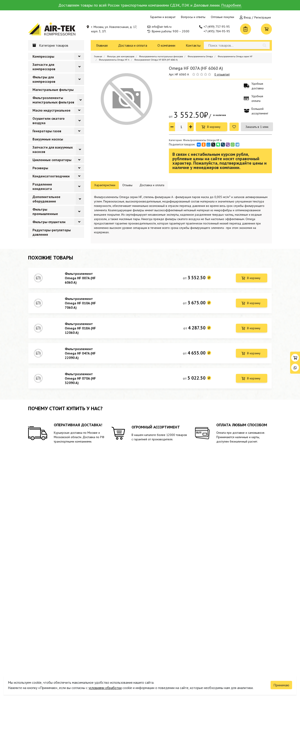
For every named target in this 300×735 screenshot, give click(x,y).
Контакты (193, 45)
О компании (166, 45)
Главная (102, 45)
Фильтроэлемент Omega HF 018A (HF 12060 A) (80, 328)
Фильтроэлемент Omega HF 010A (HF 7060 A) (80, 303)
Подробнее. (231, 5)
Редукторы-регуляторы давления (52, 232)
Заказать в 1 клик (257, 127)
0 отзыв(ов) (222, 74)
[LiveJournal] (223, 145)
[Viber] (228, 145)
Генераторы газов (47, 131)
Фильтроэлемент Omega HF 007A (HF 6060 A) (80, 278)
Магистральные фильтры (53, 89)
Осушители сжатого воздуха (49, 120)
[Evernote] (218, 145)
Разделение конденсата (42, 186)
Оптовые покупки (222, 17)
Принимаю (281, 685)
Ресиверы (40, 168)
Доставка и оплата (132, 45)
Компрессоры (43, 56)
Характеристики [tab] (104, 185)
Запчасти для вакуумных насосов (53, 149)
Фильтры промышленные (45, 211)
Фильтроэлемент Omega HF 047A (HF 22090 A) (80, 353)
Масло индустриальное (51, 110)
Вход (247, 17)
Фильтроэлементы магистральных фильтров (53, 100)
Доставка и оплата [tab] (151, 185)
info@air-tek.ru (162, 27)
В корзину (213, 127)
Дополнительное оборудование (46, 199)
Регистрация (262, 17)
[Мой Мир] (208, 145)
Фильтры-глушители (49, 222)
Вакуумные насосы (48, 139)
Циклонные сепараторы (52, 160)
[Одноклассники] (204, 145)
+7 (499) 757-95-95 (217, 27)
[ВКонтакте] (199, 145)
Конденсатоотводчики (51, 176)
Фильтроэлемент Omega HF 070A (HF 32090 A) (80, 378)
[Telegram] (237, 145)
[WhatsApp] (233, 145)
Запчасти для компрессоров (44, 66)
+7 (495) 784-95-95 (217, 31)
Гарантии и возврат (162, 17)
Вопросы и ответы (193, 17)
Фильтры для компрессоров (44, 79)
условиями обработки (105, 687)
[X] (213, 145)
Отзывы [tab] (127, 185)
